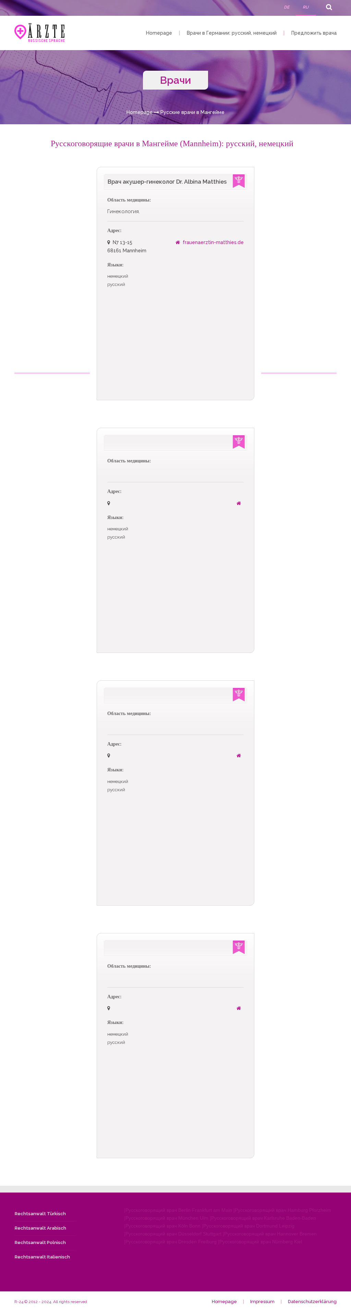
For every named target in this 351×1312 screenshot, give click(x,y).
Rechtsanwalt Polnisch (40, 1242)
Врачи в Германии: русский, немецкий (232, 33)
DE (286, 7)
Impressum (262, 1301)
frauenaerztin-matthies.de (213, 242)
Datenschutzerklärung (312, 1301)
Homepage (159, 33)
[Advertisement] (52, 270)
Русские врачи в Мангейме (192, 112)
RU (305, 7)
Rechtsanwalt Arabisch (40, 1228)
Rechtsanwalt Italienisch (42, 1256)
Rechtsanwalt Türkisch (40, 1213)
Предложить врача (314, 33)
